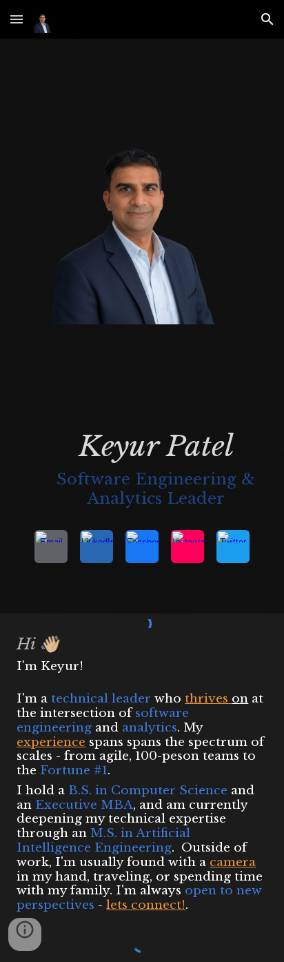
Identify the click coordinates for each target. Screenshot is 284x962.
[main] (141, 473)
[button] (16, 19)
